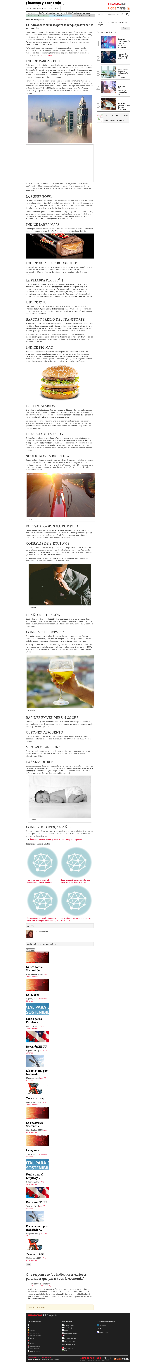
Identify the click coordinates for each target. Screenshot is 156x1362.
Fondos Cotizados (34, 1333)
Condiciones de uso (33, 1357)
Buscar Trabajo (68, 1328)
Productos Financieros (35, 1328)
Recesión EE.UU (36, 1046)
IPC (30, 1325)
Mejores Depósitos (34, 1351)
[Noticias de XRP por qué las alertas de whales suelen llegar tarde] (108, 57)
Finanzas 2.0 (102, 1325)
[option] (37, 965)
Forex (65, 1350)
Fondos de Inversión (35, 1335)
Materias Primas (68, 1348)
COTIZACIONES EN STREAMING (36, 9)
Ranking (35, 20)
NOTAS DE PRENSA (53, 9)
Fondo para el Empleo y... (34, 1020)
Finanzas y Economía (43, 2)
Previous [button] (30, 950)
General (29, 20)
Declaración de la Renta (70, 1333)
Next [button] (29, 1264)
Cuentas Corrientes (34, 1348)
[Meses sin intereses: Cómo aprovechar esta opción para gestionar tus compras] (108, 87)
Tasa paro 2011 (35, 1098)
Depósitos (32, 1330)
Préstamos (32, 1341)
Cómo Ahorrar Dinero (70, 1338)
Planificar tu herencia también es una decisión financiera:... (124, 105)
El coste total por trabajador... (37, 1072)
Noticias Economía (69, 1325)
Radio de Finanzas (104, 1332)
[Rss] (128, 9)
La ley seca (32, 994)
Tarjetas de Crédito (34, 1346)
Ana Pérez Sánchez (61, 20)
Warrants (66, 1336)
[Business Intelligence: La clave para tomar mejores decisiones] (108, 42)
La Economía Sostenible (34, 968)
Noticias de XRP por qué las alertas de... (123, 56)
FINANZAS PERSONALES (84, 16)
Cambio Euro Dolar (69, 1341)
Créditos (31, 1338)
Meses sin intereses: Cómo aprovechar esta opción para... (122, 89)
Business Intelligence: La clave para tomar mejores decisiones (124, 43)
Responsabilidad (46, 1357)
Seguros (31, 1343)
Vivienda (66, 1330)
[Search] (127, 14)
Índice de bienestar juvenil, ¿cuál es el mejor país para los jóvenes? (56, 839)
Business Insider (45, 55)
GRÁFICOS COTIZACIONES (60, 16)
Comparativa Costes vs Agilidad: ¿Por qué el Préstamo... (123, 73)
